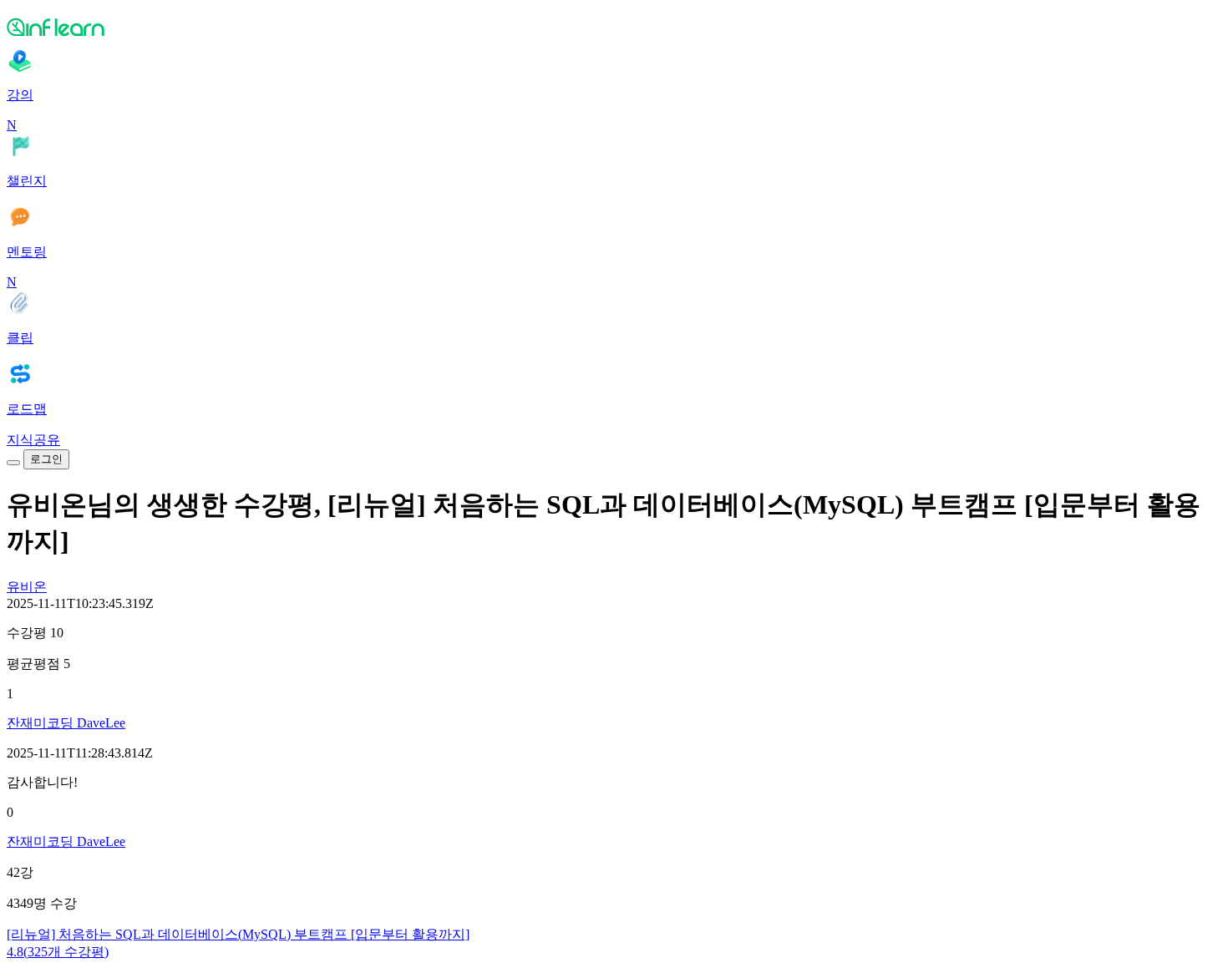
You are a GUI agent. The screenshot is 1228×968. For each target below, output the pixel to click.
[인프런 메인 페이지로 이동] (614, 27)
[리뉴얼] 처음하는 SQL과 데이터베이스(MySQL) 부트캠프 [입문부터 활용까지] (238, 934)
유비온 (27, 587)
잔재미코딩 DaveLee (66, 723)
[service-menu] (13, 462)
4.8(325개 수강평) (58, 952)
